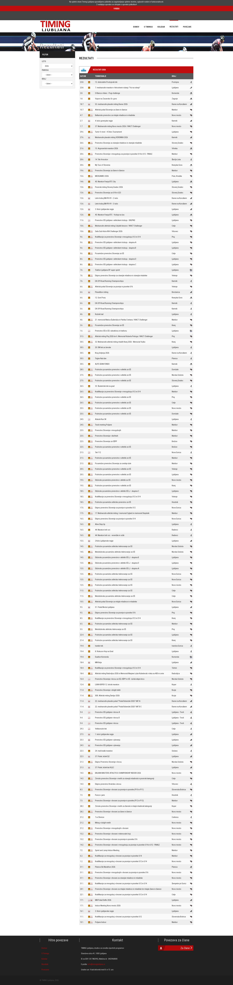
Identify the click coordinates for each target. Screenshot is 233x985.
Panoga (45, 70)
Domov (44, 948)
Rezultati (45, 964)
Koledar (44, 959)
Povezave (45, 970)
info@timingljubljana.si (96, 964)
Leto (44, 61)
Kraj (44, 79)
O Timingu (45, 953)
